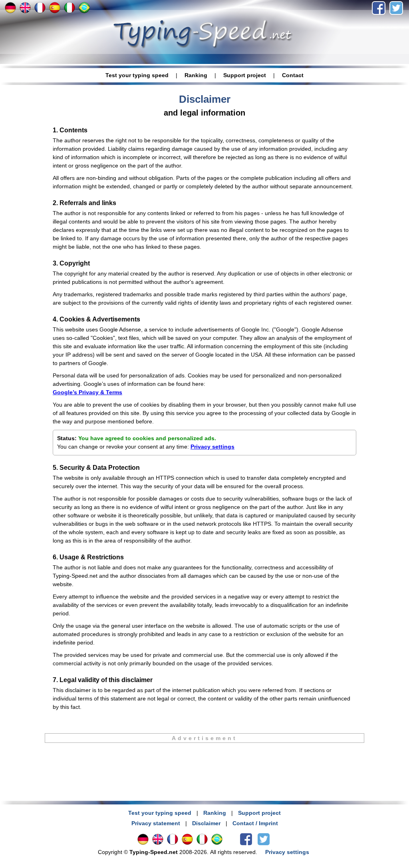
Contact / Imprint (255, 823)
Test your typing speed (137, 75)
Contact (293, 75)
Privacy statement (155, 823)
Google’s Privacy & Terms (87, 392)
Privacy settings (212, 446)
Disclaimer (206, 823)
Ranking (196, 75)
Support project (244, 75)
